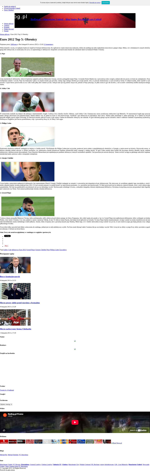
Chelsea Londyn (46, 464)
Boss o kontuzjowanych (10, 276)
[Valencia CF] (64, 443)
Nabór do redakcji (10, 6)
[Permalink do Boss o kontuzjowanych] (15, 272)
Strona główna (8, 23)
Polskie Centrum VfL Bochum (89, 464)
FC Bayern (16, 464)
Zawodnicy (63, 250)
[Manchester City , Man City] (55, 443)
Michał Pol (3, 455)
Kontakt (6, 27)
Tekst (7, 466)
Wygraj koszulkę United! (12, 8)
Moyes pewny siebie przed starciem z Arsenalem (20, 303)
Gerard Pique (30, 250)
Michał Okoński (13, 455)
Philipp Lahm (54, 250)
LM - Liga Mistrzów (121, 464)
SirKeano (14, 44)
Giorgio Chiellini (40, 250)
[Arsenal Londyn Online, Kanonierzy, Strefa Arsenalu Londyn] (107, 443)
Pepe (48, 250)
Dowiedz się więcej (95, 2)
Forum (6, 31)
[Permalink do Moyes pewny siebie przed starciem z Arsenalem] (15, 299)
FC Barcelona (23, 455)
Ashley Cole (7, 250)
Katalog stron (13, 466)
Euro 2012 (22, 250)
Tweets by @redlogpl (7, 390)
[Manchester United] (4, 443)
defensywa (15, 250)
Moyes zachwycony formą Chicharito (15, 329)
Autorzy (6, 25)
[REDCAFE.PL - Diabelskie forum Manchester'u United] (13, 443)
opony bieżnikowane (107, 464)
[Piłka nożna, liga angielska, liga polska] (90, 443)
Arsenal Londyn (35, 464)
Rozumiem (106, 2)
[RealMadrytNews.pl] (116, 443)
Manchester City (73, 464)
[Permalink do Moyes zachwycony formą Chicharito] (15, 325)
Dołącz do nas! (9, 29)
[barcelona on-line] (38, 443)
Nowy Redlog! (9, 10)
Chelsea (65, 464)
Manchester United (6, 464)
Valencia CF (57, 464)
